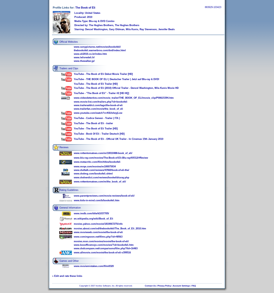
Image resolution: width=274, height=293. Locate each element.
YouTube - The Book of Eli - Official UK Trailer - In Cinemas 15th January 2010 (118, 139)
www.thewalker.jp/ (84, 61)
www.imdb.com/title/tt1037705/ (91, 213)
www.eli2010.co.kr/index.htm (90, 53)
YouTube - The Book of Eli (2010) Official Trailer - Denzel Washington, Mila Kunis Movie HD (126, 88)
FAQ (194, 286)
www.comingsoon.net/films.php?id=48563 (98, 236)
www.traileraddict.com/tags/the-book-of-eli (98, 105)
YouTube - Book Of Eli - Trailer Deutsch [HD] (99, 133)
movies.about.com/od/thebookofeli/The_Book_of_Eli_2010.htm (110, 228)
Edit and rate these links (68, 276)
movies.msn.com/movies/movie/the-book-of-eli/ (101, 241)
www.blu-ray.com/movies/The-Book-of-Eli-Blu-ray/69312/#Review (111, 157)
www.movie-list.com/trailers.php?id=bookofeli (100, 101)
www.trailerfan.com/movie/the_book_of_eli (98, 108)
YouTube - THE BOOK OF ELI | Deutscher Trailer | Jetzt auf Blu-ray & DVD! (116, 79)
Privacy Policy (164, 286)
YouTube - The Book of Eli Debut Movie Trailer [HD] (103, 74)
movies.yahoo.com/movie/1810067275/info (98, 223)
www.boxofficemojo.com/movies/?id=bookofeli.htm (104, 244)
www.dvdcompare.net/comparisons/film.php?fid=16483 (106, 248)
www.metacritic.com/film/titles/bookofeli (97, 161)
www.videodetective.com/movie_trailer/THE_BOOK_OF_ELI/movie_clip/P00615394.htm (124, 97)
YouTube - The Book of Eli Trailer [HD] (96, 83)
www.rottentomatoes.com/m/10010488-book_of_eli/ (103, 153)
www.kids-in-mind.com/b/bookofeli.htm (96, 200)
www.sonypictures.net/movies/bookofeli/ (97, 46)
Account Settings (181, 286)
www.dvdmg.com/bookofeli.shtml (93, 173)
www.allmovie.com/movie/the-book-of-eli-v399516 (102, 252)
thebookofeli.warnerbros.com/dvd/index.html (100, 50)
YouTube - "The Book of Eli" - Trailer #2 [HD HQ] (101, 93)
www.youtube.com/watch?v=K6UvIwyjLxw (98, 113)
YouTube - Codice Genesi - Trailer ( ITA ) (97, 118)
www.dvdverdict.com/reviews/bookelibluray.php (101, 177)
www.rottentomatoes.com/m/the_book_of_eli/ (100, 181)
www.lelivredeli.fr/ (84, 57)
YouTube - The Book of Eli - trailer (93, 123)
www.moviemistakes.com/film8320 (94, 266)
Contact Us (150, 286)
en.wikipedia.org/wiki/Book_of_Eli (93, 218)
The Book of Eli (85, 7)
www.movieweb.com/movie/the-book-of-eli (98, 232)
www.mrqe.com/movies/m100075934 (95, 166)
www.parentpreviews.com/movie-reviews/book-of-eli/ (104, 195)
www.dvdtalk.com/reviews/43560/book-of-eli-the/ (101, 170)
